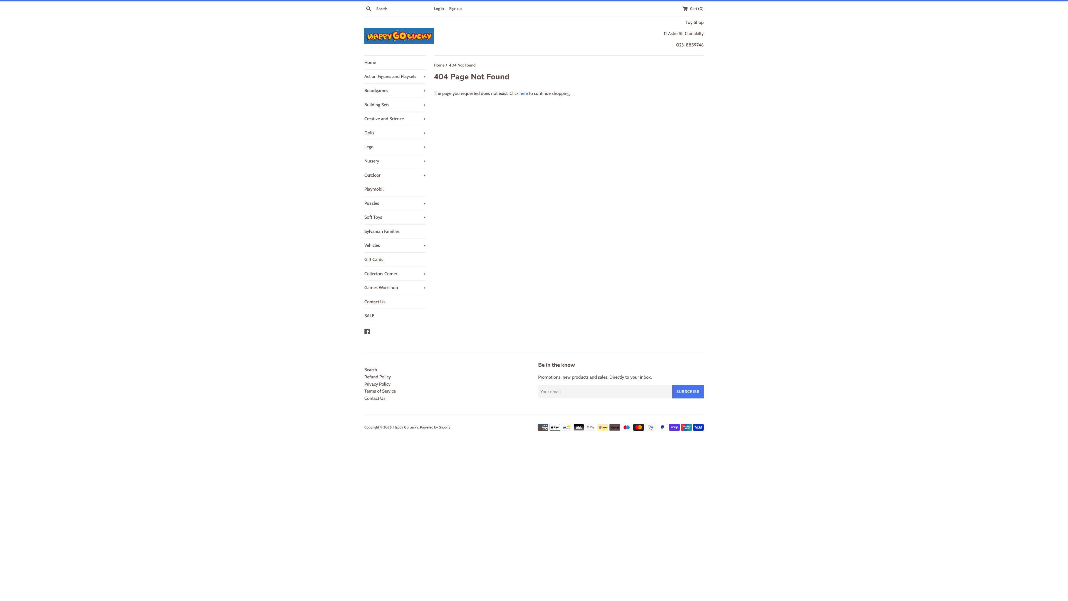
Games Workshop (395, 287)
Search (370, 369)
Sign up (455, 8)
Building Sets (395, 104)
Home (370, 62)
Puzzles (395, 203)
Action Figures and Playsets (395, 76)
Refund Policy (377, 377)
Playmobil (374, 189)
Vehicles (395, 245)
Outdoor (395, 175)
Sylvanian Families (382, 231)
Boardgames (395, 90)
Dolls (395, 133)
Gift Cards (373, 259)
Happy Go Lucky (405, 427)
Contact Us (374, 301)
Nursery (395, 161)
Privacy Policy (377, 384)
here (524, 93)
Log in (439, 8)
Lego (395, 146)
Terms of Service (380, 391)
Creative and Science (395, 118)
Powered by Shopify (435, 427)
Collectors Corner (395, 273)
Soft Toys (395, 217)
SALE (369, 315)
